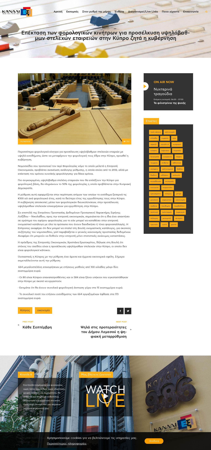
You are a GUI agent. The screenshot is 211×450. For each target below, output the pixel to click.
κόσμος (168, 194)
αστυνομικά (167, 169)
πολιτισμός (167, 212)
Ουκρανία (167, 157)
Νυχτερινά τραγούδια (163, 92)
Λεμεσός (177, 150)
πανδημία (165, 206)
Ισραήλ (153, 144)
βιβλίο (180, 169)
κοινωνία (154, 187)
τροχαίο (154, 224)
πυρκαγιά (180, 212)
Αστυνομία (170, 132)
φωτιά (173, 224)
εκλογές (176, 175)
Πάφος (179, 157)
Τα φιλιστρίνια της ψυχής (170, 103)
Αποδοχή (154, 441)
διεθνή (153, 175)
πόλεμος (154, 218)
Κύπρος (25, 310)
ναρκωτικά (166, 200)
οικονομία (43, 310)
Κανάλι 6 (165, 144)
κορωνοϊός (168, 187)
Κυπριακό (177, 144)
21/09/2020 (25, 141)
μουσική (154, 200)
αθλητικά (177, 163)
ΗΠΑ (174, 138)
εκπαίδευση (155, 181)
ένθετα (165, 163)
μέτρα (178, 194)
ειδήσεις (165, 175)
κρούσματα (155, 194)
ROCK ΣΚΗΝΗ (155, 132)
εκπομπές (169, 181)
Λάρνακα (165, 150)
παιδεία (153, 206)
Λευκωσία (154, 157)
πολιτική (154, 212)
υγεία (164, 224)
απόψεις (154, 169)
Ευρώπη (165, 138)
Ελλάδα (153, 138)
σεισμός (179, 218)
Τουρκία (154, 163)
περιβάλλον (179, 206)
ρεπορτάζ (166, 218)
